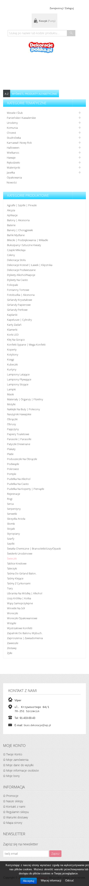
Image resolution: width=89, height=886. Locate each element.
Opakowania (14, 177)
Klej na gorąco (16, 339)
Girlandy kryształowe (19, 300)
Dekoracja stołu (16, 260)
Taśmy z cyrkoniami (18, 583)
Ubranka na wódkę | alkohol (24, 593)
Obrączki (12, 419)
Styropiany (13, 533)
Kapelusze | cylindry (19, 320)
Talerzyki (12, 568)
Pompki (11, 474)
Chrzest (11, 133)
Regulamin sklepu (17, 812)
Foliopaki (12, 285)
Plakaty (11, 449)
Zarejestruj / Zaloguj (62, 8)
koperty (12, 349)
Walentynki (13, 167)
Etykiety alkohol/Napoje (21, 275)
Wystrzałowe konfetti (19, 628)
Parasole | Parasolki (19, 439)
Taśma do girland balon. (21, 573)
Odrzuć (69, 880)
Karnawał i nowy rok (19, 142)
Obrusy (11, 424)
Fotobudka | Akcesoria (21, 295)
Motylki (11, 404)
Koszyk (47, 21)
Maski (10, 394)
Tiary (10, 588)
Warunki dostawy (17, 817)
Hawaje (11, 157)
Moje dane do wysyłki (20, 765)
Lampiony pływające (19, 379)
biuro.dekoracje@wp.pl (37, 725)
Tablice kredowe (16, 563)
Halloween (13, 147)
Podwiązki (13, 464)
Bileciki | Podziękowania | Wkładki (27, 240)
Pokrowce (13, 469)
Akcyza (11, 210)
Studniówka (14, 138)
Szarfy (10, 538)
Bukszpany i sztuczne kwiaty (24, 245)
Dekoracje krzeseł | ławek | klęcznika (29, 265)
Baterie (11, 225)
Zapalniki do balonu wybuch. (24, 633)
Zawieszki (12, 643)
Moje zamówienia (17, 760)
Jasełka (11, 172)
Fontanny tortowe (18, 290)
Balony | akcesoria (18, 220)
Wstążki (11, 623)
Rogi (9, 499)
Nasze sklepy (14, 801)
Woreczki (12, 613)
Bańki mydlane (16, 235)
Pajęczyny (13, 429)
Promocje (12, 796)
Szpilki (10, 543)
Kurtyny (11, 369)
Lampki (11, 389)
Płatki (10, 454)
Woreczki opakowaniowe (22, 618)
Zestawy (12, 648)
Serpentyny (14, 509)
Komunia (12, 128)
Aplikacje (12, 215)
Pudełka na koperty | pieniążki (25, 489)
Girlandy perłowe (17, 310)
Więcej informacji (51, 880)
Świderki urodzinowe (19, 553)
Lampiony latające (18, 374)
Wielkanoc (13, 152)
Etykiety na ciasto (17, 280)
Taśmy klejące (15, 578)
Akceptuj (28, 880)
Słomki (11, 524)
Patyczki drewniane (18, 444)
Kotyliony (12, 354)
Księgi (10, 359)
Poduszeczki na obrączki (22, 459)
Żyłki (9, 653)
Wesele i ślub (15, 113)
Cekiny (11, 255)
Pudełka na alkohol (18, 479)
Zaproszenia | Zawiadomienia (25, 638)
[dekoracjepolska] (41, 47)
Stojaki (11, 528)
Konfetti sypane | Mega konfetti (26, 344)
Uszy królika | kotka (19, 598)
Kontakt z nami (15, 806)
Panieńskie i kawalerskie (21, 118)
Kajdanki (12, 315)
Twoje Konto (14, 754)
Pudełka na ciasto (18, 484)
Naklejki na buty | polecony (23, 409)
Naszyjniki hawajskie (19, 414)
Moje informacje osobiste (22, 770)
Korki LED (13, 334)
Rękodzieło (13, 162)
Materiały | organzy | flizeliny (25, 399)
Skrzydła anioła (16, 519)
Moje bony (13, 776)
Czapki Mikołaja (16, 250)
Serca (10, 504)
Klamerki (12, 329)
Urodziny (12, 123)
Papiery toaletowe (18, 434)
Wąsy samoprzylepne (20, 603)
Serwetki (12, 514)
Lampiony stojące (17, 384)
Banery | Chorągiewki (20, 230)
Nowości (12, 182)
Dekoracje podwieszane (21, 270)
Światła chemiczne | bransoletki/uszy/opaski (34, 548)
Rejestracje (13, 494)
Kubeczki (12, 364)
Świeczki (12, 558)
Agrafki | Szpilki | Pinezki (22, 205)
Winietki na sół (16, 608)
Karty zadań (14, 324)
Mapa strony (14, 823)
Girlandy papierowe (19, 305)
